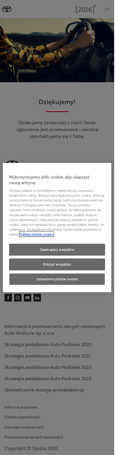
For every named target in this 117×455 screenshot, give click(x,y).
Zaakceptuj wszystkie (57, 249)
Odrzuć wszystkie (57, 264)
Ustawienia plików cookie (57, 279)
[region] (57, 227)
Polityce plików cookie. (36, 234)
